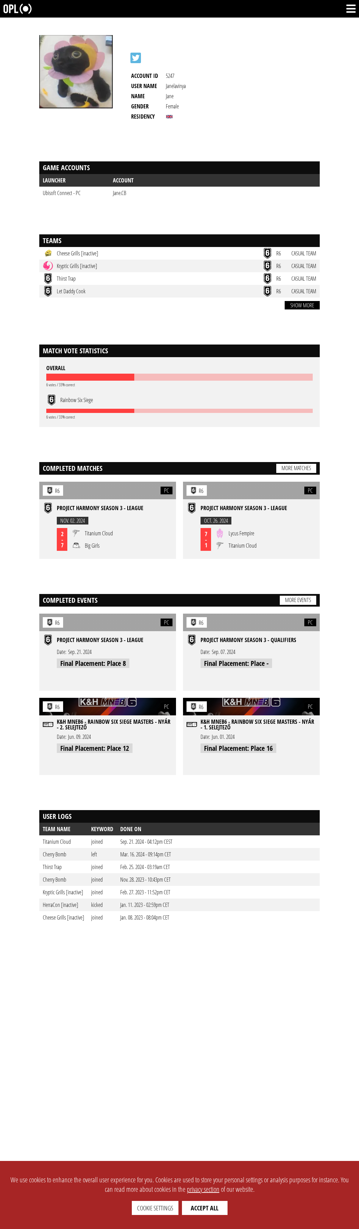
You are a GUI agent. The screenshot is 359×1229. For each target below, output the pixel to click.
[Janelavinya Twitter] (135, 58)
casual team (303, 253)
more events (298, 600)
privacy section (203, 1189)
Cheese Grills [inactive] (63, 917)
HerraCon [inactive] (60, 905)
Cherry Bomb (54, 854)
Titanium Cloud (57, 842)
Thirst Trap (52, 867)
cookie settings (155, 1208)
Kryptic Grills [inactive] (63, 892)
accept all (204, 1208)
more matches (296, 468)
